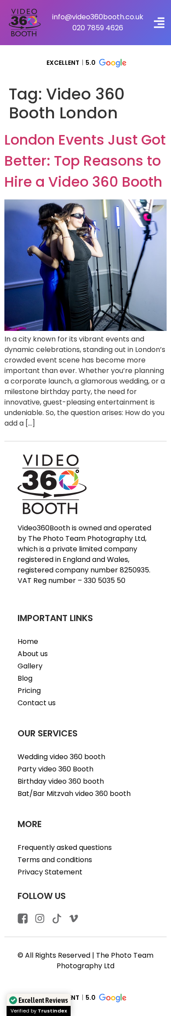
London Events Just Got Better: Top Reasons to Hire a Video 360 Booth (85, 161)
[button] (159, 22)
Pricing (29, 691)
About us (33, 654)
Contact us (37, 703)
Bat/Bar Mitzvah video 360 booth (74, 794)
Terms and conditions (55, 860)
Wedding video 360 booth (61, 757)
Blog (25, 678)
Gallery (30, 666)
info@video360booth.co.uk (97, 17)
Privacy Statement (50, 872)
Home (28, 641)
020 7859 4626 (97, 28)
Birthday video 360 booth (61, 781)
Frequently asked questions (65, 847)
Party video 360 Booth (55, 769)
